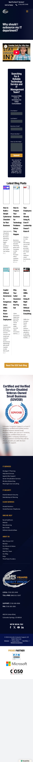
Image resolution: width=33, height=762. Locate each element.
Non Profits (6, 528)
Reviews (5, 544)
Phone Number (15, 134)
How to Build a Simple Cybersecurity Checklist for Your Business (8, 217)
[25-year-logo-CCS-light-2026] (6, 10)
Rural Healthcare (8, 520)
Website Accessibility (17, 643)
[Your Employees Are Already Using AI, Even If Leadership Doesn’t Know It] (26, 188)
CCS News (6, 549)
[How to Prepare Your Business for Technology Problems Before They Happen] (16, 188)
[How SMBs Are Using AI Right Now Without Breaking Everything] (26, 270)
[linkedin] (22, 627)
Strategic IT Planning (9, 471)
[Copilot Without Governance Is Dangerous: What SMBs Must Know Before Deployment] (6, 270)
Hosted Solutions (8, 506)
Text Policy (25, 641)
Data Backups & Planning (10, 497)
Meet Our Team (7, 551)
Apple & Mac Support (9, 476)
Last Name (14, 118)
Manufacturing (7, 525)
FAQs (4, 556)
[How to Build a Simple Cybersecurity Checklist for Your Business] (6, 188)
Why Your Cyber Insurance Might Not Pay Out (17, 299)
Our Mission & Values (9, 546)
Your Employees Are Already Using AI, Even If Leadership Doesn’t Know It (27, 220)
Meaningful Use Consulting (11, 484)
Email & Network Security (10, 495)
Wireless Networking (9, 481)
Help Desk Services (8, 474)
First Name (14, 111)
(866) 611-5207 (16, 595)
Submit (16, 155)
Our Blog (5, 554)
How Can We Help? (16, 141)
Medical (5, 523)
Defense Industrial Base (10, 530)
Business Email (15, 126)
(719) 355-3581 (11, 606)
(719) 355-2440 (13, 592)
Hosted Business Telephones (11, 509)
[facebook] (10, 627)
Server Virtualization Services (12, 479)
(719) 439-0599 (15, 603)
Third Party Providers (9, 559)
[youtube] (18, 627)
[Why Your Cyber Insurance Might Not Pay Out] (16, 270)
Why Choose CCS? (8, 541)
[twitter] (14, 627)
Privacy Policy (16, 641)
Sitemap (6, 641)
